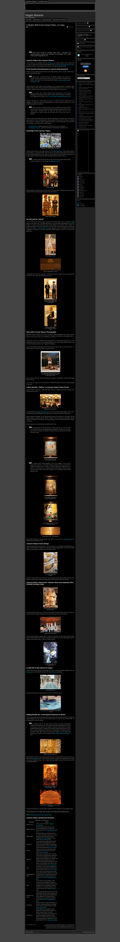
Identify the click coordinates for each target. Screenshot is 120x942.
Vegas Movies (81, 193)
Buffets (80, 178)
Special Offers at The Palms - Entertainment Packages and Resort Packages (84, 35)
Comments (82, 205)
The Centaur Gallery (66, 539)
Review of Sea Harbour (41, 907)
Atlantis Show (52, 924)
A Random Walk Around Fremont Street (86, 116)
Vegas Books (81, 189)
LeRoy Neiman (69, 926)
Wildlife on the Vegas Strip (84, 107)
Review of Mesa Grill (51, 864)
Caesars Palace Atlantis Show (61, 925)
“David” (70, 223)
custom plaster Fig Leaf (44, 228)
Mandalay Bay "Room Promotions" (83, 30)
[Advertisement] (50, 7)
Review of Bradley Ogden (45, 839)
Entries (81, 204)
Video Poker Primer (82, 127)
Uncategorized (81, 187)
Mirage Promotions (81, 40)
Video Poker (81, 196)
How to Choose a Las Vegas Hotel (85, 82)
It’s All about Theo (33, 126)
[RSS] (85, 71)
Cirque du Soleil (82, 182)
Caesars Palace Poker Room (42, 411)
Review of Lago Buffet (52, 847)
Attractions (81, 176)
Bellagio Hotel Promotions (82, 23)
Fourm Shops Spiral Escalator (61, 926)
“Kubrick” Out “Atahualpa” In (84, 122)
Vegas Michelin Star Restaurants (60, 19)
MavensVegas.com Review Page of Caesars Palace (40, 814)
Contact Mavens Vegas (43, 1)
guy (65, 155)
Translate (86, 79)
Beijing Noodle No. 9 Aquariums (60, 924)
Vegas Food (81, 192)
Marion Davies (29, 671)
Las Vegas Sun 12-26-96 (54, 161)
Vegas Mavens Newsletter (31, 1)
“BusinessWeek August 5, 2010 (57, 96)
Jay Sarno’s (50, 62)
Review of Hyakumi (43, 852)
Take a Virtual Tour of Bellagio (83, 27)
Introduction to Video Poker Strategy (85, 125)
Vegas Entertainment (46, 19)
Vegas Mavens (34, 15)
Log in (80, 202)
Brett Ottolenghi (34, 758)
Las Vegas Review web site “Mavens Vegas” (64, 64)
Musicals (80, 184)
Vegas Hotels (28, 19)
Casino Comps (81, 179)
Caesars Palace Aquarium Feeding (49, 925)
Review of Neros (53, 869)
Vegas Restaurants (37, 19)
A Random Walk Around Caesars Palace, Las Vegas (45, 25)
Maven (31, 924)
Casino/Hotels (81, 181)
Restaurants (81, 186)
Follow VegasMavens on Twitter (87, 55)
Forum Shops (53, 926)
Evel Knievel (59, 151)
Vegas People (81, 195)
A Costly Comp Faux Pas (34, 127)
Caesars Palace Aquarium (70, 924)
